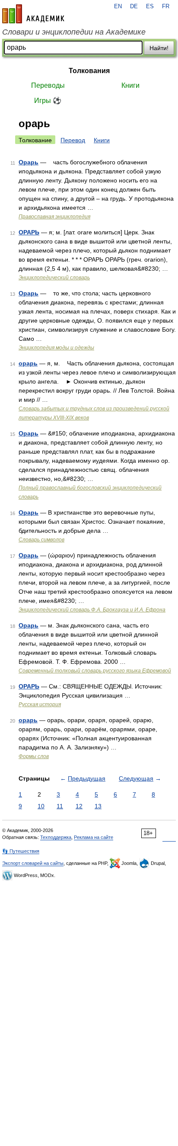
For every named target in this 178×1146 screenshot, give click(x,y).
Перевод (72, 140)
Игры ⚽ (47, 100)
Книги (130, 85)
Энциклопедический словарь (54, 278)
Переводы (48, 85)
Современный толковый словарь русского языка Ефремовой (95, 671)
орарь (28, 363)
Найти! (158, 48)
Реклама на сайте (93, 837)
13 (98, 806)
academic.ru (33, 13)
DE (134, 6)
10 (41, 806)
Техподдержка (55, 837)
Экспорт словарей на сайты (33, 863)
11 (60, 806)
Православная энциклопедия (54, 217)
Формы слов (34, 756)
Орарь (28, 162)
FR (165, 6)
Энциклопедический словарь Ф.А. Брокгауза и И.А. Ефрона (92, 610)
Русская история (40, 704)
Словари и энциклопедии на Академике (74, 32)
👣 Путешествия (20, 851)
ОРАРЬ (29, 232)
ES (150, 6)
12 (79, 806)
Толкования (89, 70)
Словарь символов (41, 540)
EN (118, 6)
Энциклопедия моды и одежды (56, 348)
